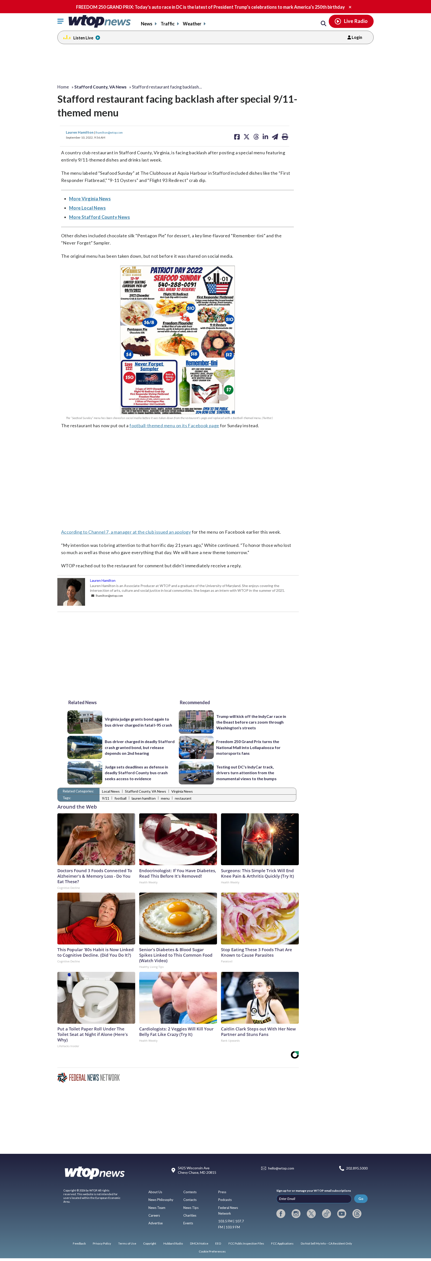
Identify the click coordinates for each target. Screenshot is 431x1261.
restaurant (183, 798)
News (146, 23)
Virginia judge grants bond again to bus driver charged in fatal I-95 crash (138, 722)
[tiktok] (326, 1213)
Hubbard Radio (173, 1243)
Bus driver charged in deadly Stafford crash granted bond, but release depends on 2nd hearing (140, 747)
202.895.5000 (357, 1168)
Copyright (149, 1243)
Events (188, 1223)
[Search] (323, 24)
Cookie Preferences (212, 1251)
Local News (111, 791)
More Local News (87, 208)
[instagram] (296, 1213)
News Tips (191, 1208)
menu (165, 798)
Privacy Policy (102, 1243)
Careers (154, 1215)
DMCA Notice (199, 1243)
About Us (155, 1192)
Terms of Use (127, 1243)
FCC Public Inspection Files (246, 1243)
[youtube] (341, 1213)
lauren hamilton (144, 798)
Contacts (190, 1200)
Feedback (79, 1243)
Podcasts (225, 1200)
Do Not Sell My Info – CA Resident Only (326, 1243)
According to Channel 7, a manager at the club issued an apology (126, 532)
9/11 (105, 798)
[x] (311, 1213)
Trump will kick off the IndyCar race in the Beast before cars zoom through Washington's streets (251, 722)
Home (63, 86)
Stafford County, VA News (145, 791)
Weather (192, 23)
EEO (218, 1243)
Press (222, 1192)
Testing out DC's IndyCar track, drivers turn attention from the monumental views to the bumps (246, 772)
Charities (189, 1215)
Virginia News (182, 791)
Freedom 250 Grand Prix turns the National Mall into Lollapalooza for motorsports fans (248, 747)
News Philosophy (160, 1200)
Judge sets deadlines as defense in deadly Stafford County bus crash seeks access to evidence (136, 772)
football (120, 798)
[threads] (356, 1213)
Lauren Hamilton (80, 132)
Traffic (168, 23)
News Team (156, 1208)
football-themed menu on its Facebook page (174, 425)
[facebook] (280, 1213)
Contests (190, 1192)
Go (360, 1198)
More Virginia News (90, 198)
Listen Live (83, 37)
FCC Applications (282, 1243)
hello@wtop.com (281, 1168)
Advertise (155, 1223)
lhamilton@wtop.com (109, 132)
